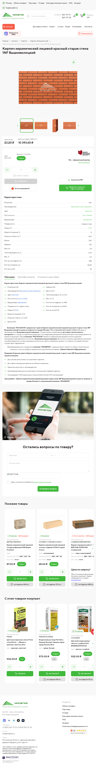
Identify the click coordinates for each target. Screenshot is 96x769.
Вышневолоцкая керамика (81, 207)
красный (88, 211)
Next (78, 125)
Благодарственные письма (56, 3)
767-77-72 (66, 17)
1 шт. (22, 659)
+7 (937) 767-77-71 (9, 727)
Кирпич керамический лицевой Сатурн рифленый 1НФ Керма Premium (20, 547)
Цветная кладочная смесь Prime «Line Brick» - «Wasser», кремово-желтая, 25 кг (20, 642)
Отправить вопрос (48, 489)
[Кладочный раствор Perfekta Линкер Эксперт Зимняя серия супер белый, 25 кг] (52, 619)
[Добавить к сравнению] (73, 62)
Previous (17, 125)
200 (90, 228)
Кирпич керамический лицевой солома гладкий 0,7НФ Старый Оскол (52, 547)
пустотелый (87, 215)
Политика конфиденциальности (75, 726)
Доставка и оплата (40, 27)
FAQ (70, 3)
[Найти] (28, 16)
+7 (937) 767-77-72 (24, 727)
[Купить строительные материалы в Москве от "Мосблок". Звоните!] (13, 16)
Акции (67, 27)
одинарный (87, 220)
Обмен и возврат (20, 3)
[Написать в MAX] (4, 720)
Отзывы (41, 3)
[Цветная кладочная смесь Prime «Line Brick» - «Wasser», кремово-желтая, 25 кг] (20, 619)
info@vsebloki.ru (8, 734)
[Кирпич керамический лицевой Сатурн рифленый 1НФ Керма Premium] (20, 524)
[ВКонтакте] (9, 720)
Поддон (21, 158)
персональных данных (42, 482)
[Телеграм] (14, 720)
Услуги (51, 27)
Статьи (60, 27)
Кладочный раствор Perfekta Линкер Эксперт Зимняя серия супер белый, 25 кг (51, 642)
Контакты (88, 27)
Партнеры (33, 3)
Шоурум (77, 3)
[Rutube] (23, 720)
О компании (76, 27)
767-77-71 (66, 15)
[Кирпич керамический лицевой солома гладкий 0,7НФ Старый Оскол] (52, 524)
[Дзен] (18, 720)
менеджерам (76, 580)
